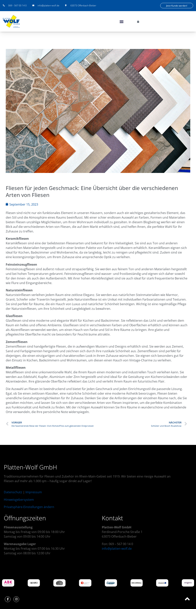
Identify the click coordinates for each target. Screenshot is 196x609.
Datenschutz (13, 492)
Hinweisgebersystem (19, 499)
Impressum (33, 492)
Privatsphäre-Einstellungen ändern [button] (29, 507)
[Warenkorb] (138, 21)
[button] (121, 21)
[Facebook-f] (8, 599)
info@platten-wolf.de (117, 548)
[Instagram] (16, 599)
